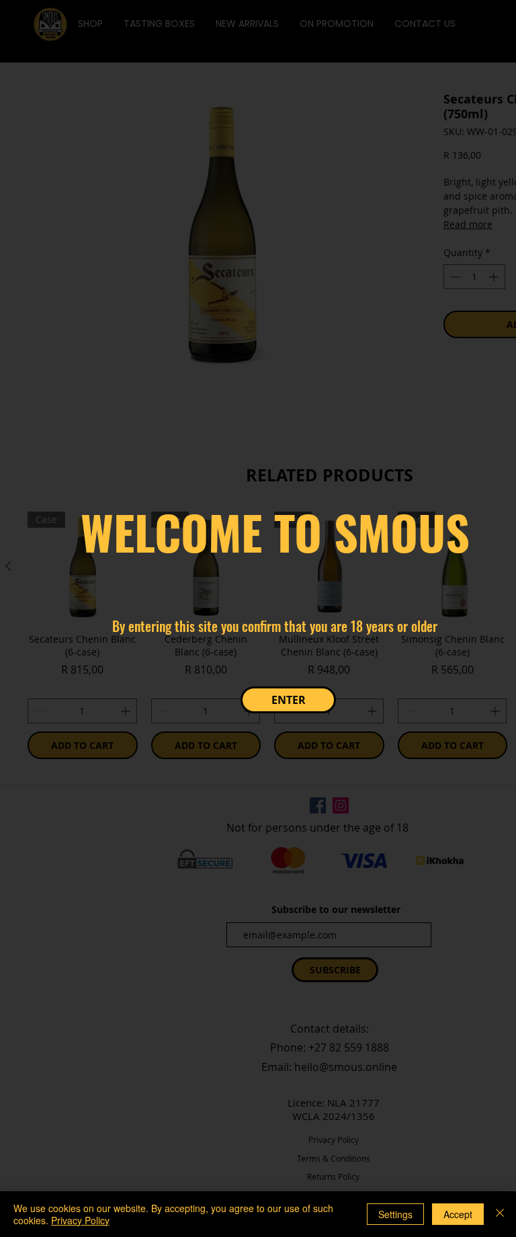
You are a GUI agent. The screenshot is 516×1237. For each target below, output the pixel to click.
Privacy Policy (80, 1220)
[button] (288, 699)
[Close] (500, 1214)
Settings (395, 1214)
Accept (457, 1214)
